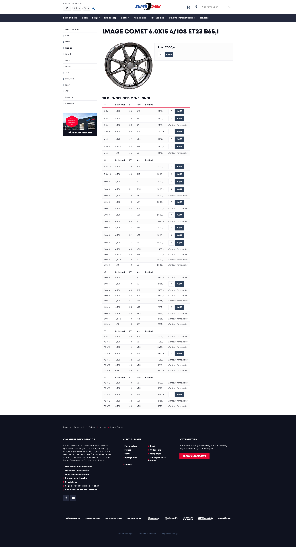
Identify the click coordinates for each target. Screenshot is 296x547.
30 (130, 125)
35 (130, 111)
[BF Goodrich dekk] (205, 518)
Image (68, 48)
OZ (66, 91)
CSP (67, 36)
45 (130, 131)
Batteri (125, 18)
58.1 (138, 153)
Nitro (67, 42)
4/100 (118, 111)
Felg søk (69, 103)
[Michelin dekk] (154, 519)
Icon (67, 85)
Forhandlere (70, 18)
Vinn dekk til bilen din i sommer (81, 490)
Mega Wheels (72, 29)
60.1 (138, 182)
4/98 (117, 153)
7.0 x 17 (107, 342)
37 (130, 139)
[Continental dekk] (171, 518)
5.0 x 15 (107, 167)
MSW (68, 66)
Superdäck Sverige (170, 534)
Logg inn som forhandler (77, 474)
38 (130, 370)
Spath (68, 54)
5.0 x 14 (107, 111)
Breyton (69, 97)
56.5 (139, 189)
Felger (96, 18)
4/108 (117, 139)
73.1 (138, 319)
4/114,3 (118, 146)
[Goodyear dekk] (224, 518)
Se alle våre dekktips (194, 456)
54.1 (138, 111)
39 (130, 189)
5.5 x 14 (107, 125)
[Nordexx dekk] (135, 518)
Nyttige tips (157, 18)
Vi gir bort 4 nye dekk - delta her (82, 486)
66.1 (138, 146)
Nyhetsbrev (71, 482)
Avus (67, 60)
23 (130, 228)
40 (130, 174)
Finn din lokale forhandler (78, 467)
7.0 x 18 (107, 383)
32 (130, 235)
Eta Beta (69, 79)
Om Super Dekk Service (182, 18)
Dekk (85, 18)
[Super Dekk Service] (148, 7)
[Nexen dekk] (113, 518)
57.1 (138, 119)
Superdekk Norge (125, 534)
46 (130, 295)
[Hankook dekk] (73, 518)
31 (130, 182)
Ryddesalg (110, 18)
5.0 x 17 (107, 337)
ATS (67, 73)
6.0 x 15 (107, 182)
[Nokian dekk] (188, 519)
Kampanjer (140, 18)
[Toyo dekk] (92, 518)
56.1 (138, 215)
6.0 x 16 (107, 277)
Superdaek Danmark (147, 534)
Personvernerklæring (76, 478)
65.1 (138, 228)
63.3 (139, 139)
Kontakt (204, 18)
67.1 (138, 260)
